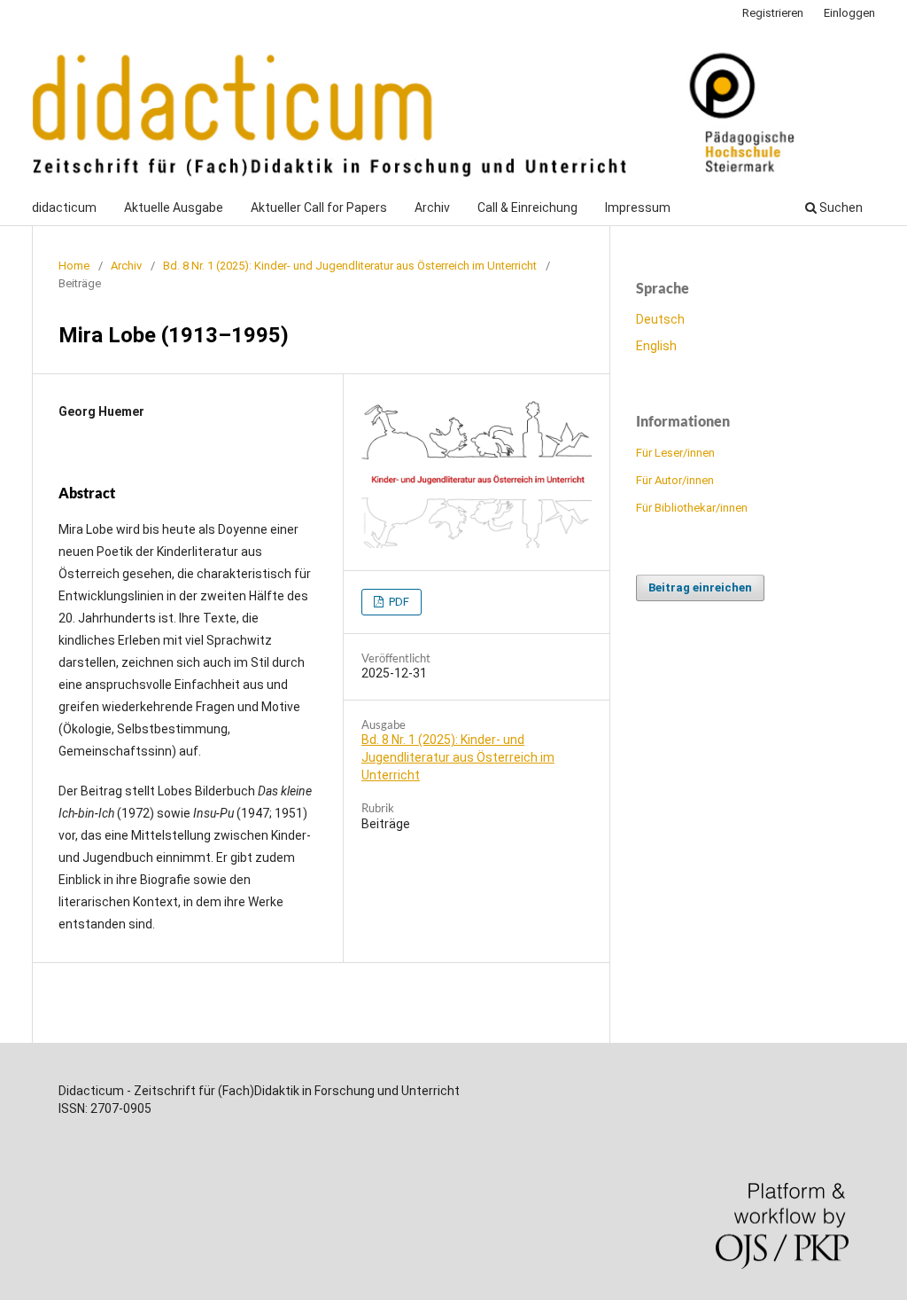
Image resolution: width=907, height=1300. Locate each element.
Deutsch (660, 319)
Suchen (840, 207)
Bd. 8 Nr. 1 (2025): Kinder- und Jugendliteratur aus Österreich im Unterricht (350, 265)
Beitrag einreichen (700, 587)
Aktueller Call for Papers (319, 207)
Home (73, 265)
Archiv (432, 207)
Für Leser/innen (675, 452)
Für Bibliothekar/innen (692, 507)
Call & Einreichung (527, 207)
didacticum (64, 207)
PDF (397, 601)
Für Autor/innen (675, 480)
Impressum (638, 207)
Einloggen (849, 13)
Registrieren (772, 13)
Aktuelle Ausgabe (173, 207)
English (656, 346)
